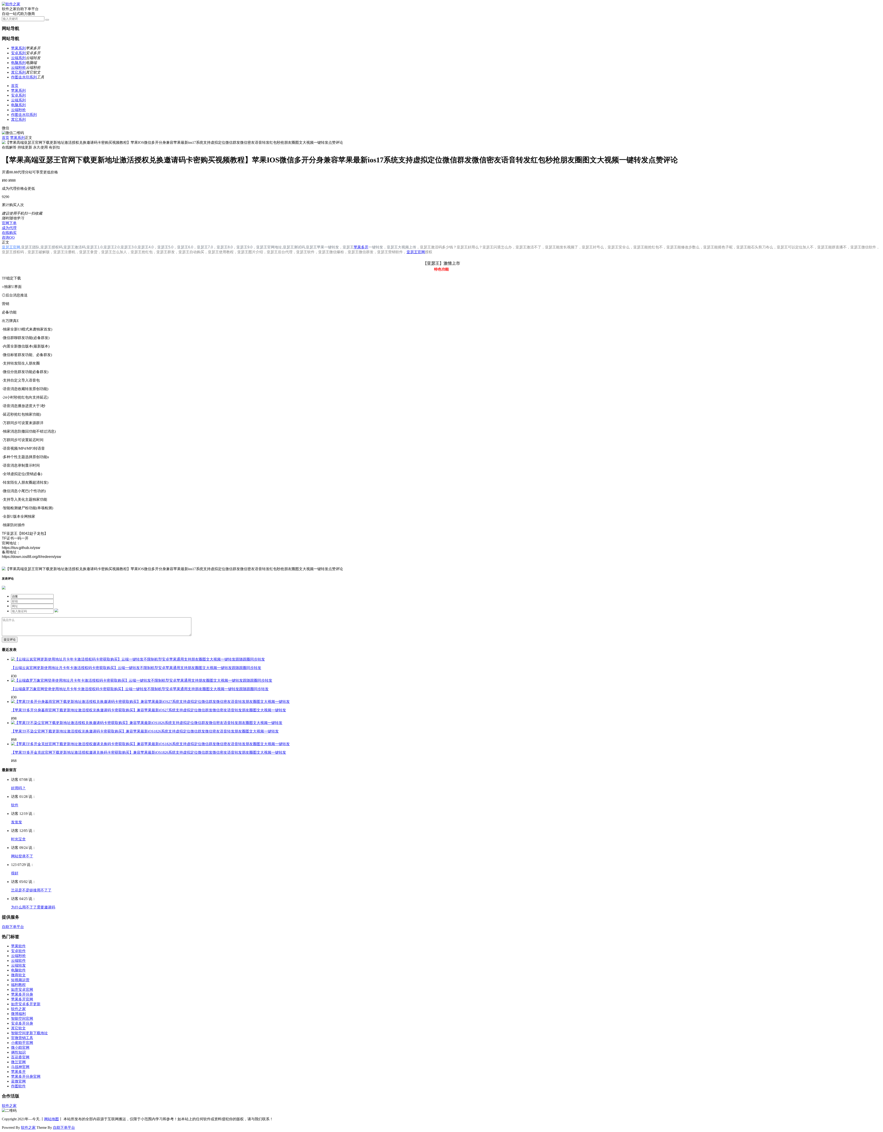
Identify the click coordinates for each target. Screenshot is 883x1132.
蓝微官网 (18, 1081)
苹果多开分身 (22, 994)
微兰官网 (18, 1062)
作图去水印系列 (24, 77)
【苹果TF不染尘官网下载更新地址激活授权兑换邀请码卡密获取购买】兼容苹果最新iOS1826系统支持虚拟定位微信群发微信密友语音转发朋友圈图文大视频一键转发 (145, 731)
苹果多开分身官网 (25, 1076)
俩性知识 (18, 1052)
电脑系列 (18, 63)
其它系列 (18, 72)
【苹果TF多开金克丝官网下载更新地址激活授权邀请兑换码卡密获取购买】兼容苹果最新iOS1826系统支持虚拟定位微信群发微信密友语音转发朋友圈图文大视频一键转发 (148, 752)
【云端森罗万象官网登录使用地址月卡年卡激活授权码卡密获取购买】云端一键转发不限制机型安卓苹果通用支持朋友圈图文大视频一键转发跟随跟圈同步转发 (140, 689)
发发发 (16, 822)
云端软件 (18, 960)
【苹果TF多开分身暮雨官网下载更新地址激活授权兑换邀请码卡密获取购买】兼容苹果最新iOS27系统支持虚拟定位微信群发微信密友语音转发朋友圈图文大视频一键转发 (148, 710)
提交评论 (10, 639)
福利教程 (18, 985)
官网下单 (9, 223)
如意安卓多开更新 (25, 1004)
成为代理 (9, 228)
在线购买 (9, 233)
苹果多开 (361, 247)
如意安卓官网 (22, 989)
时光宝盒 (18, 839)
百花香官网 (20, 1057)
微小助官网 (20, 1047)
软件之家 (18, 1009)
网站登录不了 (22, 856)
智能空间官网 (22, 1018)
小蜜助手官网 (22, 1043)
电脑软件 (18, 970)
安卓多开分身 (22, 1023)
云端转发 (18, 965)
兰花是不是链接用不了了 (31, 890)
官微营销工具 (22, 1038)
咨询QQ (8, 237)
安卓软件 (18, 951)
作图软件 (18, 1086)
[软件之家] (11, 4)
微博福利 (18, 1014)
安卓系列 (18, 53)
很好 (14, 873)
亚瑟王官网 (11, 247)
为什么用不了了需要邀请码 (33, 907)
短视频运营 (20, 980)
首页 (14, 86)
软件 (14, 805)
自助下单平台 (13, 927)
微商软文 (18, 975)
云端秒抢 (18, 67)
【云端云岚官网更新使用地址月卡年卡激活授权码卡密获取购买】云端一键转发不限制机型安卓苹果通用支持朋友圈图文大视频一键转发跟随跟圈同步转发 (136, 668)
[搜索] (47, 19)
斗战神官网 (20, 1067)
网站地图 (51, 1119)
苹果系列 (18, 48)
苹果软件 (18, 946)
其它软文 (18, 1028)
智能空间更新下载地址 (29, 1033)
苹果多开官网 (22, 999)
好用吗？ (18, 788)
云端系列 (18, 58)
